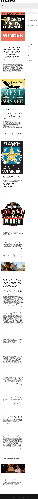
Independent (5, 234)
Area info (29, 46)
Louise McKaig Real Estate (8, 1)
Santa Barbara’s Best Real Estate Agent (13, 232)
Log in (29, 57)
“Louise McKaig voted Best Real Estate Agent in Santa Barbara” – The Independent (32, 29)
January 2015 (29, 40)
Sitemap (20, 496)
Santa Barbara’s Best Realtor (7, 65)
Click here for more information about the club (12, 484)
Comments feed (30, 60)
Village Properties (6, 256)
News (28, 51)
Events (29, 49)
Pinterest (23, 497)
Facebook (14, 497)
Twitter (9, 497)
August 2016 (29, 38)
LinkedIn (19, 497)
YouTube (28, 497)
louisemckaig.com (9, 121)
